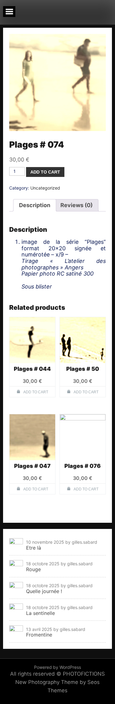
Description (34, 205)
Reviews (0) (76, 205)
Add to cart (45, 172)
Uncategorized (45, 187)
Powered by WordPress (57, 667)
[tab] (34, 205)
